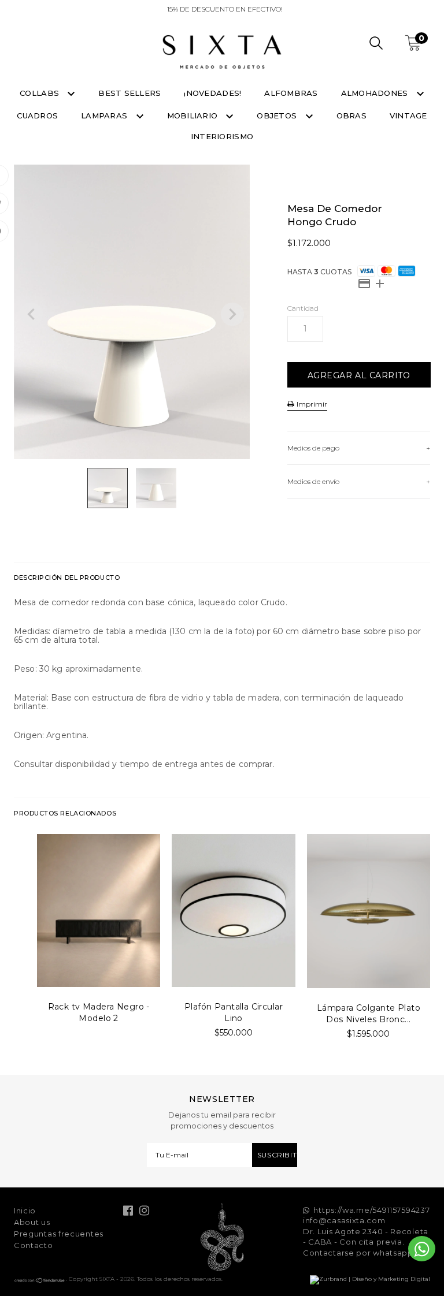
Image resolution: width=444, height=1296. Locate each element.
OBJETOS (278, 115)
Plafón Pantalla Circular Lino (233, 1012)
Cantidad (303, 308)
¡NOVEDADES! (212, 93)
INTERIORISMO (222, 136)
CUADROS (37, 115)
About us (32, 1222)
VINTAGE (408, 115)
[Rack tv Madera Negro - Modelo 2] (98, 910)
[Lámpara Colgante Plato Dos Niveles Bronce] (368, 911)
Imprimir (311, 404)
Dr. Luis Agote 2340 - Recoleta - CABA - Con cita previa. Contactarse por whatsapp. (365, 1242)
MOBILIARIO (193, 115)
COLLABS (40, 93)
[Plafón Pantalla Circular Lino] (233, 910)
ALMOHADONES (375, 93)
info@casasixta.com (344, 1220)
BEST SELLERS (129, 93)
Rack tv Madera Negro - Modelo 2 (99, 1012)
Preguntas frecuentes (58, 1233)
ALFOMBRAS (290, 93)
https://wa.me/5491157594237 (371, 1210)
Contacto (33, 1245)
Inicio (25, 1210)
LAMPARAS (105, 115)
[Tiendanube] (40, 1281)
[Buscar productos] (376, 45)
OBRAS (351, 115)
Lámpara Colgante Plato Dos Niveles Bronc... (368, 1014)
